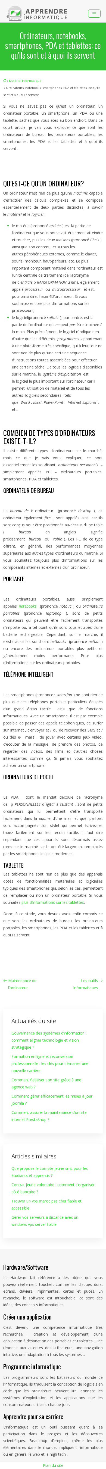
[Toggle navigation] (94, 14)
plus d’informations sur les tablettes (52, 902)
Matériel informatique (25, 81)
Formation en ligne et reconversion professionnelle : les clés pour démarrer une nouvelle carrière (49, 1063)
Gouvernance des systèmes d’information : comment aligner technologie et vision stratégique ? (48, 1040)
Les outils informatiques (85, 984)
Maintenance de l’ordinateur (22, 984)
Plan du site (53, 1465)
